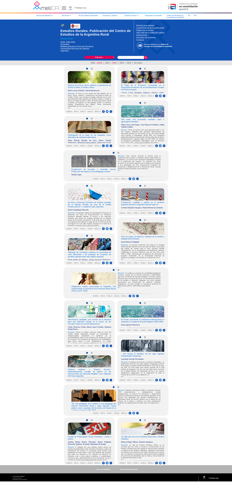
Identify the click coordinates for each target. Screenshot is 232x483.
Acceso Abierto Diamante (129, 469)
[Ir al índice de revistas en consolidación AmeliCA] (183, 10)
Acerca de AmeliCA (103, 469)
